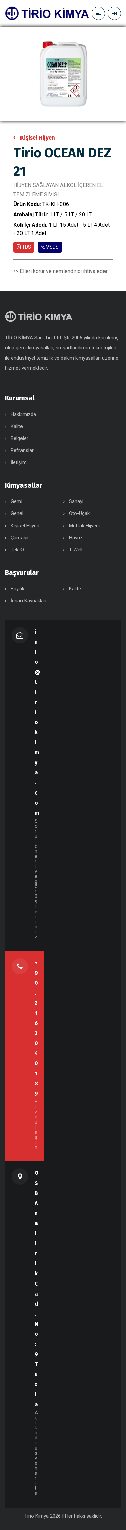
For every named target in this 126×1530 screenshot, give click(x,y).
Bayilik (17, 589)
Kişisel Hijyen (37, 137)
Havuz (76, 538)
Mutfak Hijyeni (84, 526)
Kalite (17, 426)
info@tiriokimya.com (37, 722)
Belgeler (19, 438)
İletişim (19, 462)
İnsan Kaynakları (28, 601)
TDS (26, 247)
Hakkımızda (23, 414)
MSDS (52, 247)
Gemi (16, 501)
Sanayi (76, 501)
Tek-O (17, 550)
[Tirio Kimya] (47, 13)
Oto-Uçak (79, 513)
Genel (17, 513)
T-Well (75, 550)
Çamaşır (20, 538)
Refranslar (22, 450)
